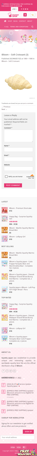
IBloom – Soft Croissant (11, 61)
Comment (8, 128)
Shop (10, 21)
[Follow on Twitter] (25, 9)
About (29, 21)
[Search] (32, 27)
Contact (22, 21)
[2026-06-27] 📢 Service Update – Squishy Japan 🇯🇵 (19, 385)
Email (6, 155)
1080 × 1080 (28, 58)
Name (6, 146)
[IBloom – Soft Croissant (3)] (18, 82)
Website (7, 165)
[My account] (25, 14)
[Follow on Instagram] (23, 9)
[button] (32, 14)
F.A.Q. (7, 27)
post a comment (28, 103)
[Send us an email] (27, 9)
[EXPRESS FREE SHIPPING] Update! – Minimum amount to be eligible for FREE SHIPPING (20, 393)
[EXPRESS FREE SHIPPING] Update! (20, 410)
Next (4, 109)
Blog (15, 21)
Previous (6, 107)
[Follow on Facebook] (21, 9)
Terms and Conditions (19, 27)
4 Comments (13, 397)
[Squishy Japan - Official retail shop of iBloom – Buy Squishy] (13, 14)
